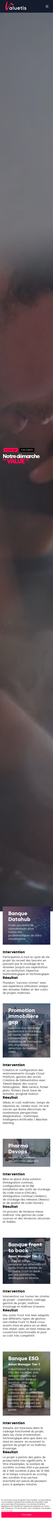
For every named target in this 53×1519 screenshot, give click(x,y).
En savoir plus (6, 1511)
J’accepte (26, 1514)
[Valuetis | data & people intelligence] (13, 6)
